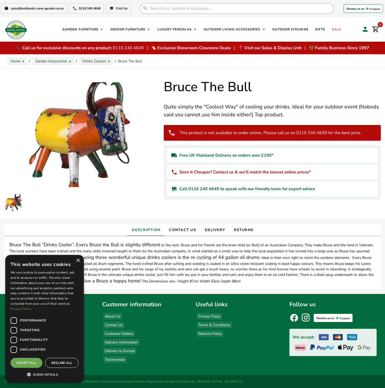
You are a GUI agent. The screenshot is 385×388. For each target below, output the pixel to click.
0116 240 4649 (90, 8)
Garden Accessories (51, 61)
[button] (44, 374)
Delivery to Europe (120, 350)
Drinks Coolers (94, 61)
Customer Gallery (119, 333)
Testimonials (115, 359)
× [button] (78, 261)
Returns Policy (210, 333)
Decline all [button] (61, 363)
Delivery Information (121, 342)
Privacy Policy (209, 316)
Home (15, 61)
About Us (112, 316)
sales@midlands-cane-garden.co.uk (37, 8)
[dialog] (44, 319)
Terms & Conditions (214, 325)
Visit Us (122, 8)
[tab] (145, 229)
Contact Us (114, 325)
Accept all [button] (26, 363)
